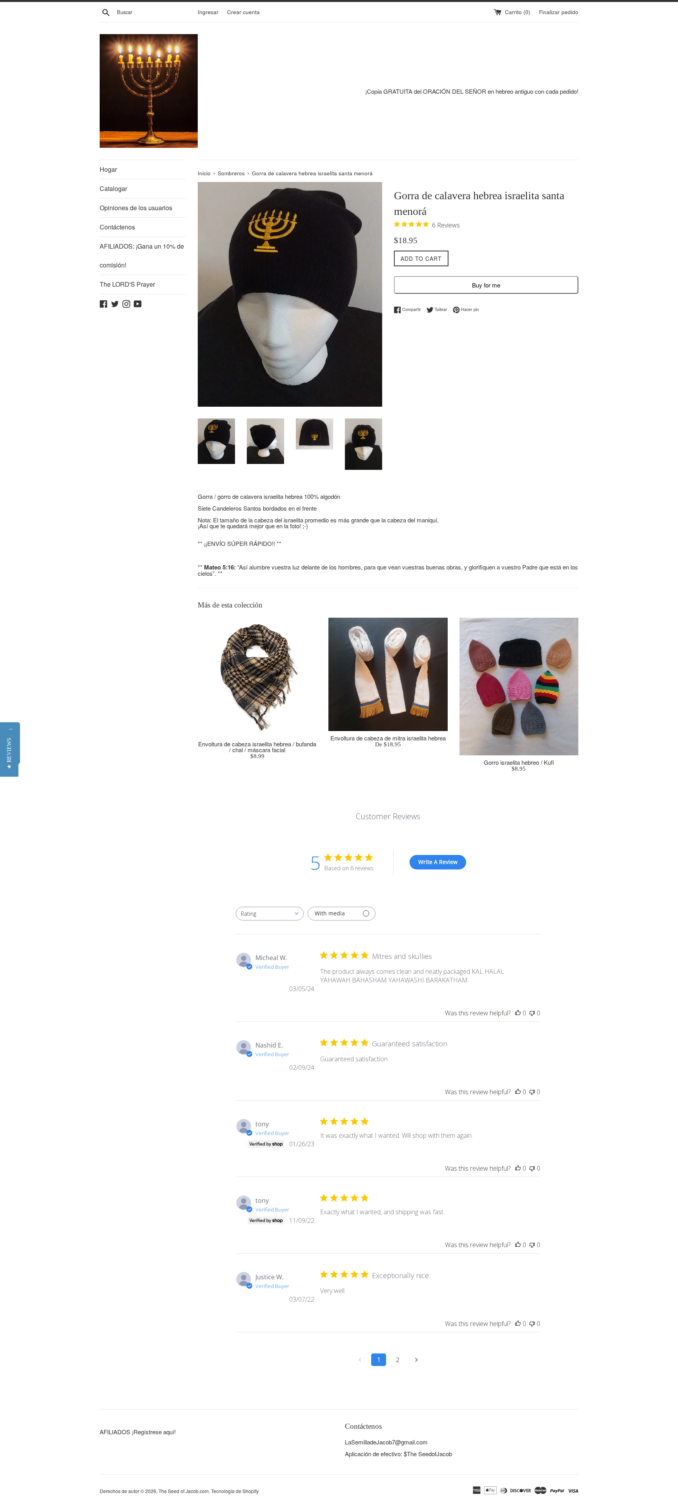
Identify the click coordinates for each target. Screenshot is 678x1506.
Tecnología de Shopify (235, 1491)
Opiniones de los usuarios (136, 207)
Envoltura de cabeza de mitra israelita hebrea (388, 738)
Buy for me (486, 285)
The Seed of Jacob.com (184, 1491)
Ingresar (208, 12)
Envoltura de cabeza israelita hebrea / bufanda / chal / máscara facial (257, 747)
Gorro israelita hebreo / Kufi (519, 762)
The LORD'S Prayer (127, 284)
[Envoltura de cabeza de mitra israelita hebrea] (387, 674)
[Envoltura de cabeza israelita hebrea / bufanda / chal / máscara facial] (257, 677)
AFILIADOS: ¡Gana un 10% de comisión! (142, 255)
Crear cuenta (243, 12)
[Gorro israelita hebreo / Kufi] (518, 686)
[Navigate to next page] (416, 1359)
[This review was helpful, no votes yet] (518, 1013)
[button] (9, 753)
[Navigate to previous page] (359, 1359)
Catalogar (113, 188)
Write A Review (437, 862)
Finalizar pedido (558, 12)
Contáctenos (117, 226)
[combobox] (270, 913)
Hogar (108, 169)
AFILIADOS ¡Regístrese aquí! (138, 1432)
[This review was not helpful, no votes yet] (532, 1013)
